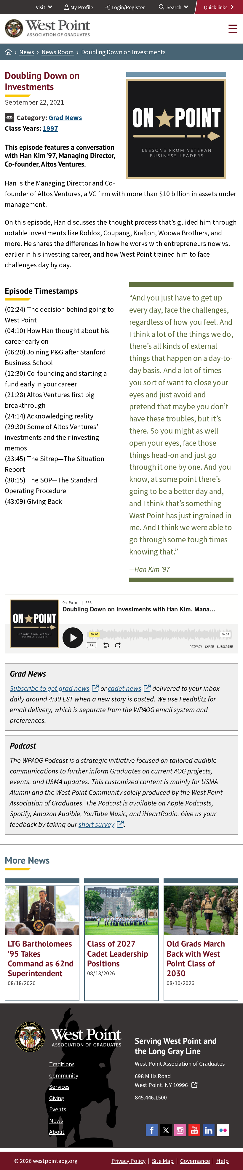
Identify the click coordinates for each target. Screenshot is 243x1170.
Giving (56, 1098)
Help (222, 1160)
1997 (50, 128)
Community (63, 1075)
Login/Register (127, 7)
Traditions (61, 1064)
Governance (195, 1160)
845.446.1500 (151, 1097)
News (26, 52)
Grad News (65, 117)
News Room (57, 52)
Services (59, 1086)
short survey (96, 824)
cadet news (124, 688)
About (57, 1131)
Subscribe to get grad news (49, 688)
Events (57, 1109)
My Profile (81, 7)
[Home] (8, 52)
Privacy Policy (128, 1160)
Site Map (163, 1160)
